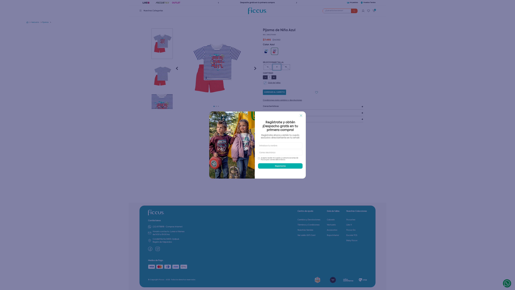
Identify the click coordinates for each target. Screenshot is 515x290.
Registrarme (280, 166)
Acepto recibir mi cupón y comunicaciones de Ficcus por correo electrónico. (279, 159)
